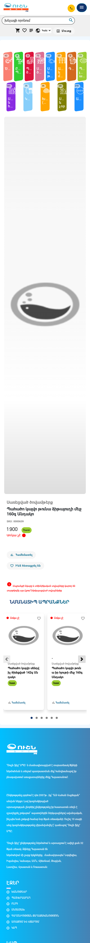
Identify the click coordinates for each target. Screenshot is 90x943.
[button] (31, 718)
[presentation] (6, 659)
